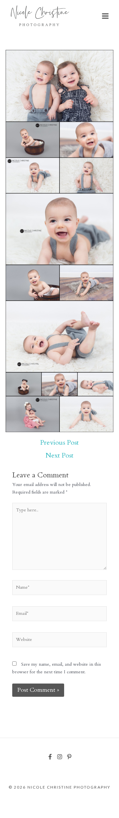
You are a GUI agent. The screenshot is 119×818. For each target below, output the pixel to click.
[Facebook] (50, 757)
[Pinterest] (69, 757)
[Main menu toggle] (105, 16)
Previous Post (59, 442)
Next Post (59, 455)
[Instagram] (59, 757)
